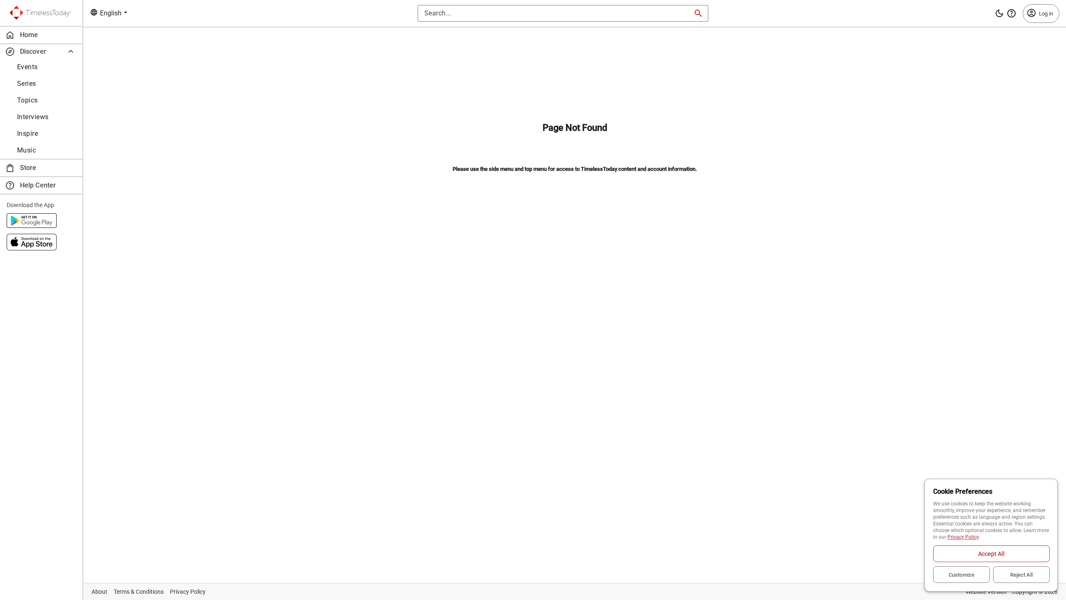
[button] (41, 51)
